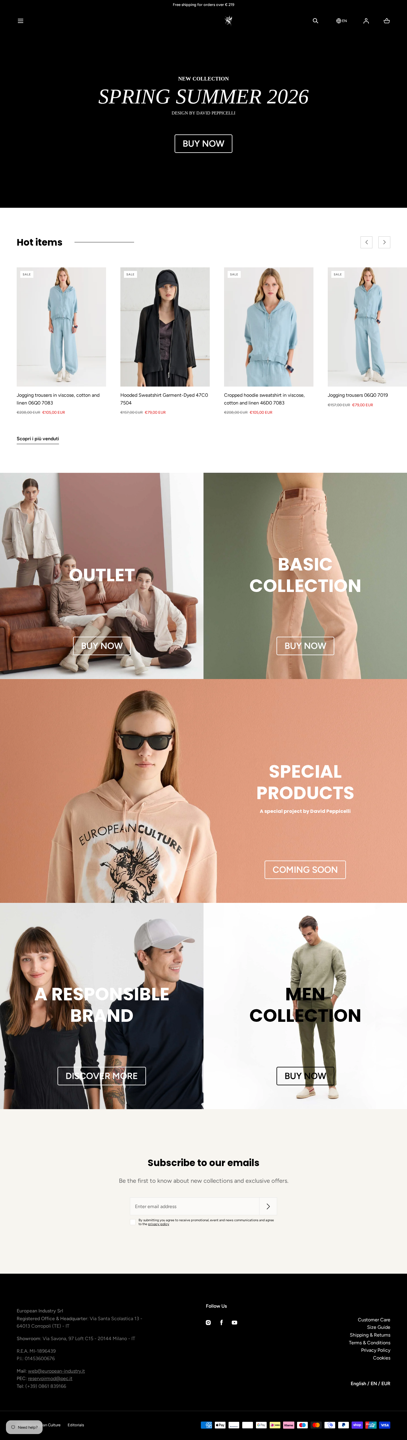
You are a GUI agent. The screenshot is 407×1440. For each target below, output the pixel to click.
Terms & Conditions (369, 1343)
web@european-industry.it (56, 1371)
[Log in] (366, 20)
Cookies (381, 1358)
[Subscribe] (268, 1206)
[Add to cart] (95, 376)
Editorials (76, 1425)
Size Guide (378, 1327)
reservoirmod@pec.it (50, 1378)
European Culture (45, 1425)
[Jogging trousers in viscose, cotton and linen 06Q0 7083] (61, 327)
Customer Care (374, 1320)
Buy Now (203, 143)
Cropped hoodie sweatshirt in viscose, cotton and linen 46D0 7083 (264, 399)
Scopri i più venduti (38, 438)
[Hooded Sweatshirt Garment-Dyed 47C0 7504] (165, 327)
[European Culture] (203, 21)
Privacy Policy (375, 1350)
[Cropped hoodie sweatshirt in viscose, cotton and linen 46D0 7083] (268, 327)
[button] (20, 20)
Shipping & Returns (370, 1335)
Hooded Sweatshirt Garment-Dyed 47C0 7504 (164, 399)
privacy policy (158, 1224)
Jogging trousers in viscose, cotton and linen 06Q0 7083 (58, 399)
